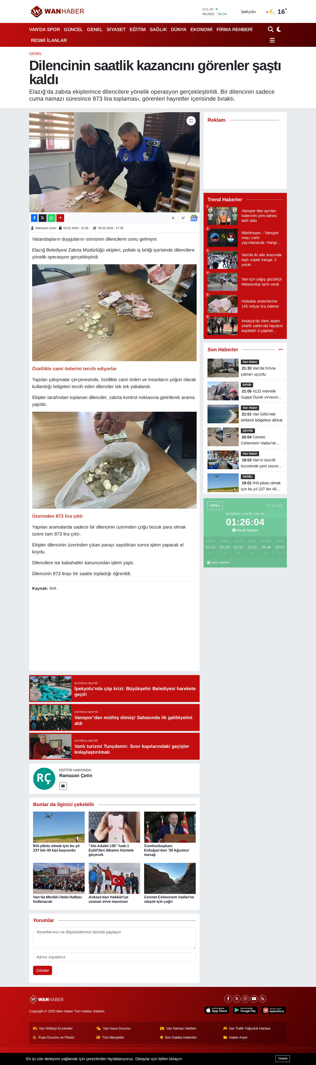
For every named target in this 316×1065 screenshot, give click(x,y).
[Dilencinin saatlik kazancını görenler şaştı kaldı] (114, 162)
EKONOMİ (201, 29)
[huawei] (273, 1010)
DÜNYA (178, 29)
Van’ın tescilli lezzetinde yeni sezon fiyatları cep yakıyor (259, 463)
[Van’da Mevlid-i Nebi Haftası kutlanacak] (59, 878)
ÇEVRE (248, 430)
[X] (237, 999)
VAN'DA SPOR (44, 29)
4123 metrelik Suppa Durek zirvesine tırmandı (260, 394)
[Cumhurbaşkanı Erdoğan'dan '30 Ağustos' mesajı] (170, 827)
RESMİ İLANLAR (49, 40)
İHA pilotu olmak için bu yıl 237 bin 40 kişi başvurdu (261, 486)
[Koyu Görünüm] (278, 29)
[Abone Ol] (194, 218)
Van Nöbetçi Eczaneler (56, 1028)
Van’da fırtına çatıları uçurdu (258, 371)
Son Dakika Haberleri (181, 1037)
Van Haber (250, 362)
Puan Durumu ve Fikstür (56, 1037)
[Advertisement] (116, 631)
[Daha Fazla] (60, 218)
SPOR (247, 384)
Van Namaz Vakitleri (181, 1028)
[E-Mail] (63, 786)
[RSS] (262, 999)
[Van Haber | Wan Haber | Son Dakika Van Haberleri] (58, 11)
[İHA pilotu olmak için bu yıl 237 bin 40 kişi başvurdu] (59, 827)
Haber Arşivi (238, 1037)
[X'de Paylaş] (42, 218)
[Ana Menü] (271, 40)
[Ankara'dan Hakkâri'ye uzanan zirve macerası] (114, 878)
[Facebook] (228, 999)
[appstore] (217, 1010)
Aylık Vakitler (220, 562)
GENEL (95, 29)
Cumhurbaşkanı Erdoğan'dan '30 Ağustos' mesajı (167, 850)
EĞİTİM (138, 29)
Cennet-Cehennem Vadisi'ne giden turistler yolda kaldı (258, 440)
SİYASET (116, 29)
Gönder (42, 970)
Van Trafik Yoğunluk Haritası (250, 1028)
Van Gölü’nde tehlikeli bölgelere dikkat (261, 417)
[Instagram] (245, 999)
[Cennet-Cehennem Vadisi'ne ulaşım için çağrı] (170, 878)
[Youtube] (254, 999)
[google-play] (245, 1010)
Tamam (282, 1058)
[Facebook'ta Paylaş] (34, 218)
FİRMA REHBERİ (235, 29)
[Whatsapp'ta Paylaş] (51, 218)
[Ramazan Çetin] (44, 778)
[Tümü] (281, 350)
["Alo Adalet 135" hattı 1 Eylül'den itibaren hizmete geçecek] (114, 827)
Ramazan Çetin (46, 228)
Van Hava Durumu (116, 1028)
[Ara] (271, 29)
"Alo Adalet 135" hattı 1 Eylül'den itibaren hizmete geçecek (111, 850)
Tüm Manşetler (113, 1037)
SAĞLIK (158, 29)
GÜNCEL (73, 29)
